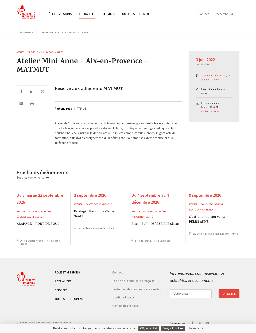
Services (108, 14)
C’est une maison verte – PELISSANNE (208, 220)
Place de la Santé (53, 52)
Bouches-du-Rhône (39, 211)
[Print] (32, 104)
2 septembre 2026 (90, 195)
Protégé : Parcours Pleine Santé (94, 214)
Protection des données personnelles (136, 289)
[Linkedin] (31, 92)
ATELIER (20, 52)
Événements (26, 32)
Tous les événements (31, 177)
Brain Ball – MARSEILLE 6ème (155, 224)
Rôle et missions (59, 14)
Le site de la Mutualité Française (133, 281)
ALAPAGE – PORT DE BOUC (38, 224)
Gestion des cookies (125, 306)
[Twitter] (42, 92)
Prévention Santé (142, 216)
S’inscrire (229, 293)
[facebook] (21, 92)
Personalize (195, 328)
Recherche (221, 14)
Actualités (87, 14)
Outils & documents (137, 14)
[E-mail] (21, 104)
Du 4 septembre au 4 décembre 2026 (150, 199)
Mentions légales (123, 297)
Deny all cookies (173, 328)
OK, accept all (148, 328)
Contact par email (210, 111)
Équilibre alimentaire (29, 216)
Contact (203, 14)
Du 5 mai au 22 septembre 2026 (40, 199)
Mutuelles (34, 52)
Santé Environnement (99, 204)
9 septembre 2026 (205, 195)
